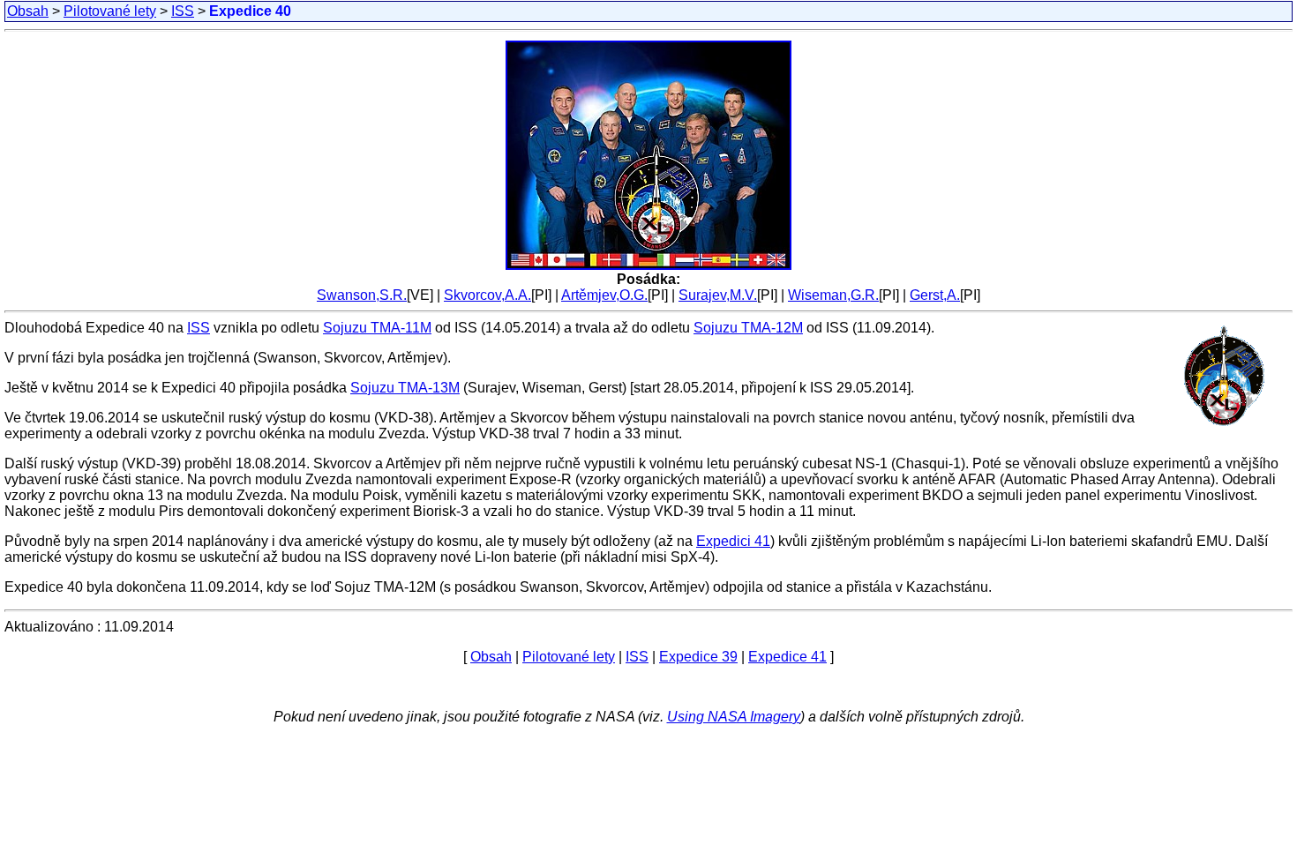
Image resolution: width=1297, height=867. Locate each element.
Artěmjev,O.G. (604, 295)
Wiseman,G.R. (833, 295)
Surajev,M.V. (717, 295)
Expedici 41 (733, 541)
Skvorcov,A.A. (487, 295)
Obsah (28, 11)
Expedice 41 (787, 656)
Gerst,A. (935, 295)
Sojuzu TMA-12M (748, 327)
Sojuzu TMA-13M (405, 387)
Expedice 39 (698, 656)
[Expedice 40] (648, 266)
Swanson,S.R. (362, 295)
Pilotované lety (110, 11)
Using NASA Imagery (733, 716)
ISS (182, 11)
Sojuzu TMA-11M (377, 327)
